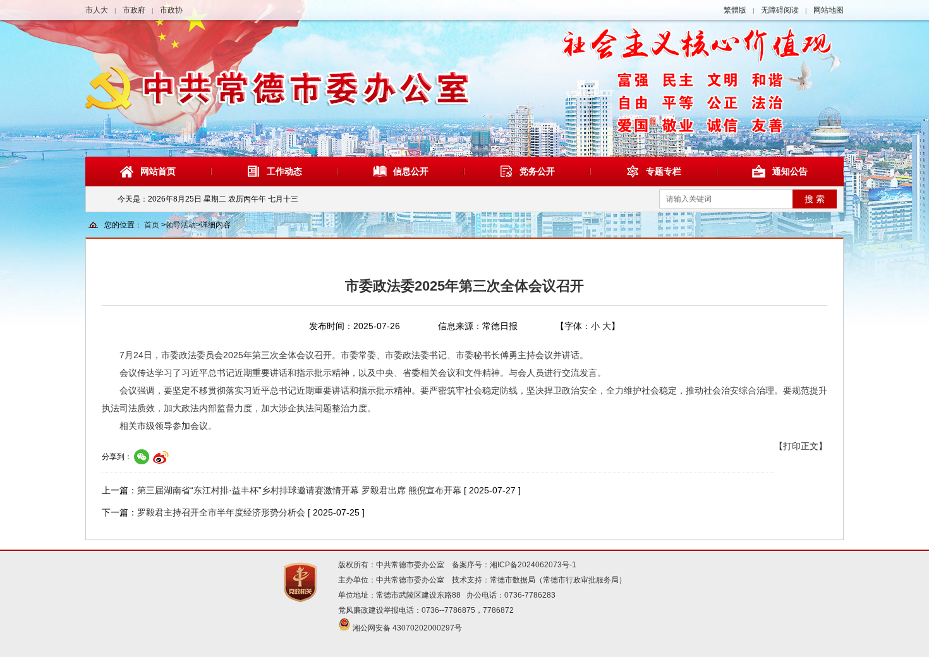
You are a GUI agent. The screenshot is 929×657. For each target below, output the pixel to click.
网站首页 (158, 171)
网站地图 (828, 10)
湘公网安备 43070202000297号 (407, 628)
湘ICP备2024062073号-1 (533, 564)
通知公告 (790, 171)
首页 (151, 224)
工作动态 (284, 171)
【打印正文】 (800, 446)
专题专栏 (663, 171)
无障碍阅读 (780, 10)
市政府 (134, 10)
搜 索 (815, 199)
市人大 (96, 10)
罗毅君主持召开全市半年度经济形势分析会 (221, 512)
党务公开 (537, 171)
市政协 (171, 10)
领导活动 (181, 224)
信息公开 (410, 171)
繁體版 (735, 10)
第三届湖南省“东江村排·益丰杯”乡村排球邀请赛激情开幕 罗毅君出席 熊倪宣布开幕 (299, 490)
